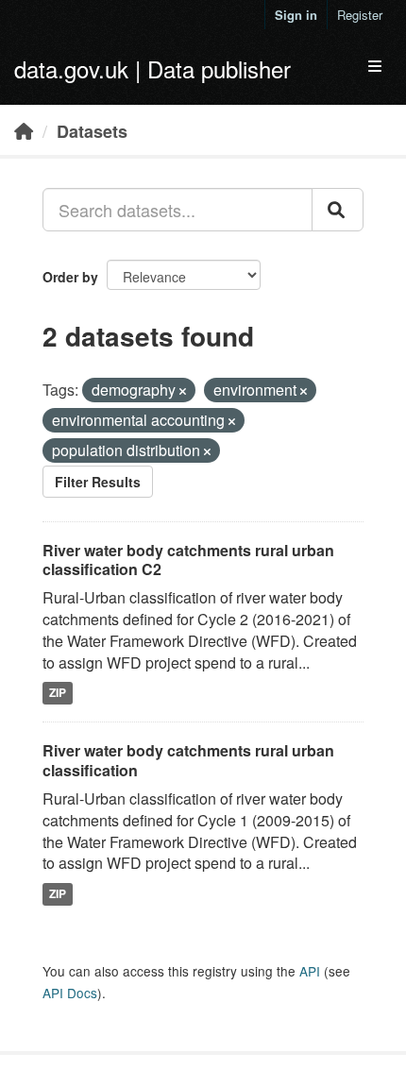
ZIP (57, 693)
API (309, 970)
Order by (70, 276)
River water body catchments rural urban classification (188, 760)
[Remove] (182, 391)
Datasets (92, 131)
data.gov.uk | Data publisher (152, 68)
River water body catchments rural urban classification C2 (188, 560)
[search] (338, 209)
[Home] (23, 130)
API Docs (69, 992)
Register (359, 15)
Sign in (296, 15)
